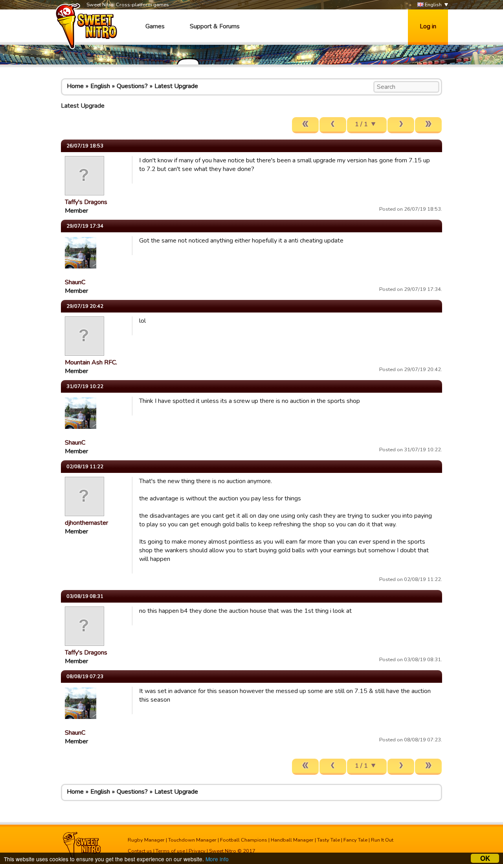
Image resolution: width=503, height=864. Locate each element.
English (433, 4)
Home (75, 86)
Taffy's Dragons (86, 202)
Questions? (132, 86)
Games (155, 26)
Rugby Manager (146, 840)
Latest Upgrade (176, 86)
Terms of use (170, 851)
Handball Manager (292, 840)
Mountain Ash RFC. (91, 362)
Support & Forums (215, 26)
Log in (428, 26)
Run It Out (382, 840)
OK (485, 858)
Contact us (140, 851)
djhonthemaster (86, 522)
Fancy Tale (355, 840)
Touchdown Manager (192, 840)
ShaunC (75, 282)
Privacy (197, 851)
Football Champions (243, 840)
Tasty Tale (328, 840)
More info (217, 859)
